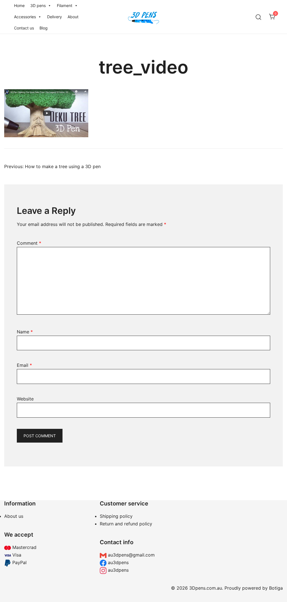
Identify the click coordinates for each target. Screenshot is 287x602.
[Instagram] (239, 537)
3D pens (38, 5)
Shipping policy (116, 516)
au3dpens (118, 562)
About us (13, 516)
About (73, 16)
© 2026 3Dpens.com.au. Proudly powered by (220, 588)
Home (19, 5)
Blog (44, 28)
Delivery (54, 16)
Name (25, 332)
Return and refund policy (126, 524)
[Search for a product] (258, 16)
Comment (29, 243)
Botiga (276, 588)
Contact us (24, 28)
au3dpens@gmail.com (131, 555)
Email (24, 365)
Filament (64, 5)
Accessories (25, 16)
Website (25, 399)
